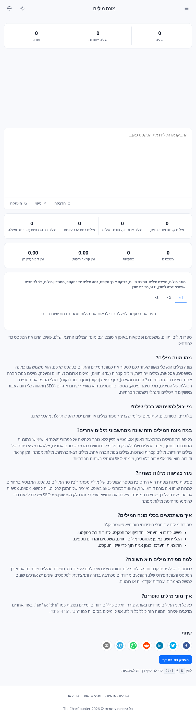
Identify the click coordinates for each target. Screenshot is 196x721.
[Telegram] (120, 645)
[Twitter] (173, 645)
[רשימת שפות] (9, 8)
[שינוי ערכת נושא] (22, 8)
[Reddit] (146, 645)
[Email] (106, 645)
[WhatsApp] (133, 645)
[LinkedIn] (159, 645)
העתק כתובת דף (175, 659)
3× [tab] (156, 297)
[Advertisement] (98, 88)
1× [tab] (181, 297)
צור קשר (73, 695)
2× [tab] (169, 297)
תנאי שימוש (92, 695)
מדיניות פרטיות (117, 695)
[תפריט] (186, 8)
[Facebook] (186, 645)
